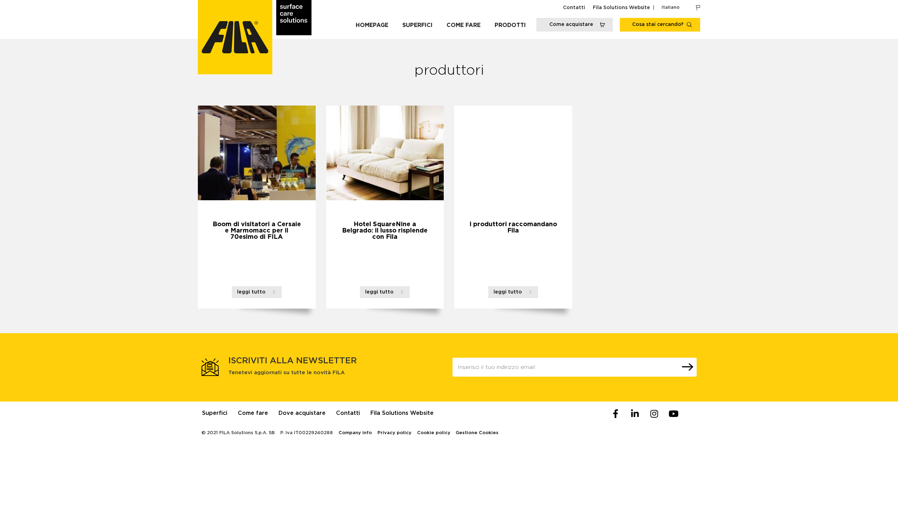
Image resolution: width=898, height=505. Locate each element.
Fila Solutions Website (621, 7)
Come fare (464, 25)
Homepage (372, 25)
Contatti (574, 7)
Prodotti (510, 25)
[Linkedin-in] (635, 414)
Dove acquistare (302, 413)
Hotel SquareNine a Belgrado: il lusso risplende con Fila (385, 230)
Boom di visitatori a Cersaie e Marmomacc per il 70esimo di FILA (257, 230)
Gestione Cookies (477, 433)
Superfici (417, 25)
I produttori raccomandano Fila (513, 227)
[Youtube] (673, 414)
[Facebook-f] (615, 414)
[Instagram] (654, 414)
